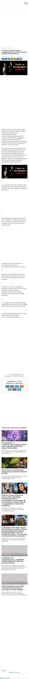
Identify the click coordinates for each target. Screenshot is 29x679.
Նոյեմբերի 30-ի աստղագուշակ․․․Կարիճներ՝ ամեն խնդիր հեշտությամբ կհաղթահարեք (13, 560)
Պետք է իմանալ (19, 376)
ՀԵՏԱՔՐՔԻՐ (20, 56)
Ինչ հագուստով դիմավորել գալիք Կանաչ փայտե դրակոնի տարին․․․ (14, 471)
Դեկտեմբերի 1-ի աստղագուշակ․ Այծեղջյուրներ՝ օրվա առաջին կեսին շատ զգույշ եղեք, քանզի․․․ (14, 445)
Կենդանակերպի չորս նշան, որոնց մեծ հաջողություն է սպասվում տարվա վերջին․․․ (13, 587)
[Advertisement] (14, 27)
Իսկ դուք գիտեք (16, 374)
